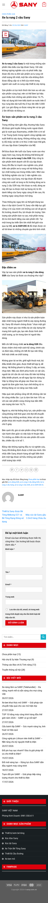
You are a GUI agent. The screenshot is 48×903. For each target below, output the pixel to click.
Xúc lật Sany (11, 843)
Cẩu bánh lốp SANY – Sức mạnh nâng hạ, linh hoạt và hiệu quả (23, 728)
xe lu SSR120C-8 (37, 485)
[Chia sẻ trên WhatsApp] (12, 470)
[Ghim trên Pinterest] (31, 470)
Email (8, 584)
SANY (26, 25)
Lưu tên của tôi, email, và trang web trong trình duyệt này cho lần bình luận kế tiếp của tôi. (22, 613)
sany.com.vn (31, 889)
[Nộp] (43, 636)
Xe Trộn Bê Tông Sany (15, 848)
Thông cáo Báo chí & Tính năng (17, 664)
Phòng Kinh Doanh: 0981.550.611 (18, 815)
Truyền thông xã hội (11, 670)
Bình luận (10, 549)
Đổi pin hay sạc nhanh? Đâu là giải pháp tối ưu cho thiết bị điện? (22, 752)
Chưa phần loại (8, 14)
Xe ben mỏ (10, 859)
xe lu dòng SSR (13, 482)
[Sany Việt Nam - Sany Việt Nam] (24, 4)
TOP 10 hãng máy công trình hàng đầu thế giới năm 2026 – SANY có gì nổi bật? (22, 716)
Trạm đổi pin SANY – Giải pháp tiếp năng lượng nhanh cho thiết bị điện (21, 776)
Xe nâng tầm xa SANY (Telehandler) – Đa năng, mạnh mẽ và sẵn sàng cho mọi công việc (22, 690)
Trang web (9, 597)
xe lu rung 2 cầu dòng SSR (29, 482)
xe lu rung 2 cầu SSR (22, 485)
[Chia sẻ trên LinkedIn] (36, 470)
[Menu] (3, 4)
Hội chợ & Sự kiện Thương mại (16, 659)
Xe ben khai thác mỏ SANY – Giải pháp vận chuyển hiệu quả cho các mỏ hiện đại (22, 704)
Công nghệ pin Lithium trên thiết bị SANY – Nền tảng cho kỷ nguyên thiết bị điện (22, 740)
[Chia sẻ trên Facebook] (17, 470)
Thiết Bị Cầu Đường (14, 853)
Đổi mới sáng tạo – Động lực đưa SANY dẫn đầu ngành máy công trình (23, 764)
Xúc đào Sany (11, 838)
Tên (7, 572)
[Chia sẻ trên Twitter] (21, 470)
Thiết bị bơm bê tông (14, 833)
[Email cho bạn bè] (26, 470)
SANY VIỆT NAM (10, 810)
